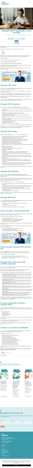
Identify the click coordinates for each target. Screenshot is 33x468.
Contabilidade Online (4, 452)
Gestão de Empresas (5, 371)
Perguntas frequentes (5, 455)
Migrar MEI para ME (4, 450)
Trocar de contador (4, 451)
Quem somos (3, 445)
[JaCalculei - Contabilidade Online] (16, 435)
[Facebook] (2, 355)
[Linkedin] (3, 355)
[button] (11, 39)
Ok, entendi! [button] (16, 465)
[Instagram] (1, 355)
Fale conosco (3, 446)
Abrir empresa (3, 449)
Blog (2, 454)
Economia (16, 41)
